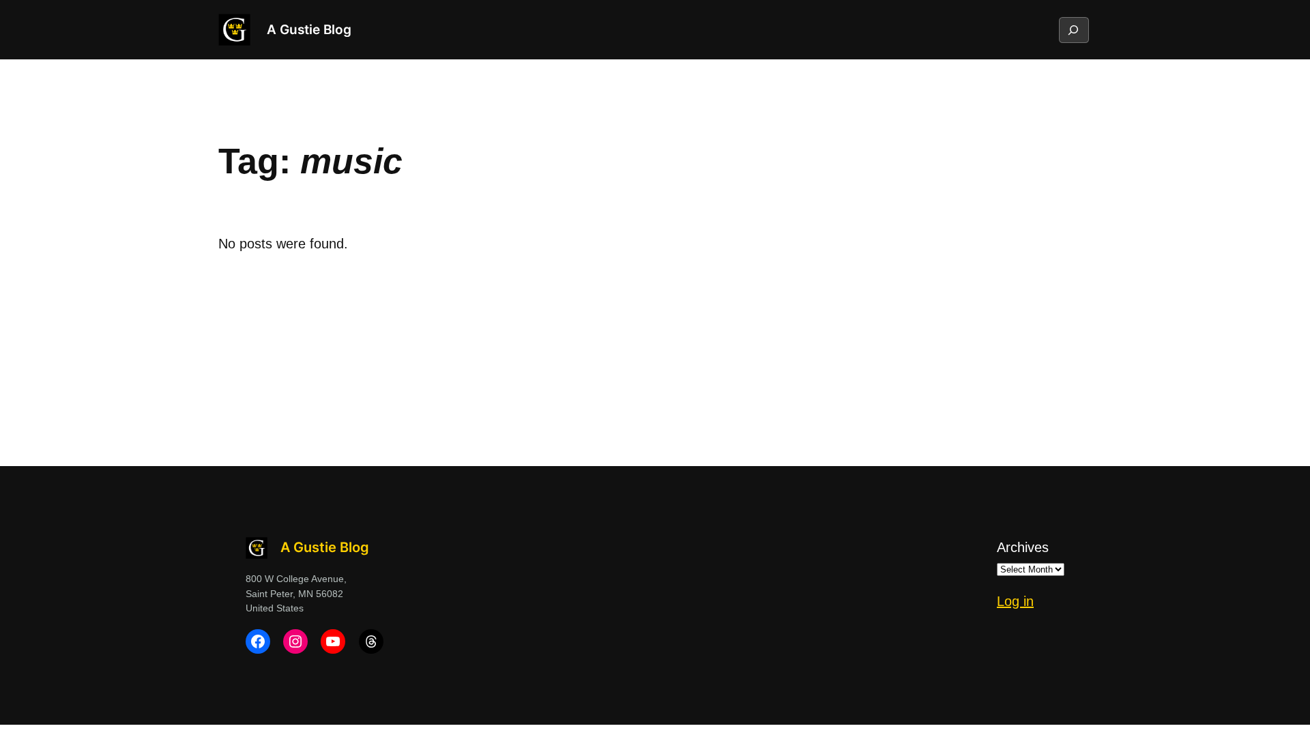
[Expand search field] (1073, 30)
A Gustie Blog (309, 29)
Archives (1023, 547)
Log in (1015, 601)
